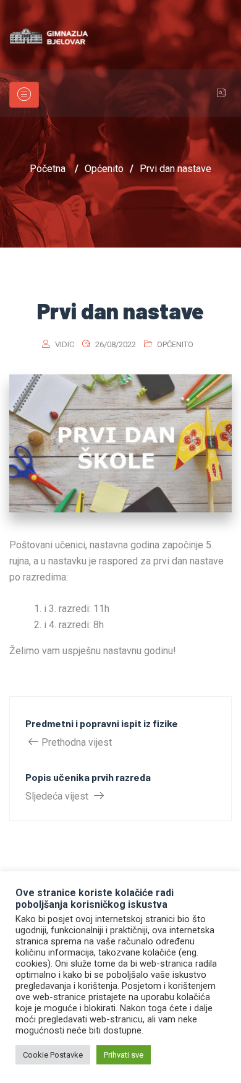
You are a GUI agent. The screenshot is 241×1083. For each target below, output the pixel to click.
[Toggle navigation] (24, 95)
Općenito (175, 344)
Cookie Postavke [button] (53, 1054)
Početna (48, 169)
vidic (64, 344)
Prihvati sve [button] (123, 1054)
